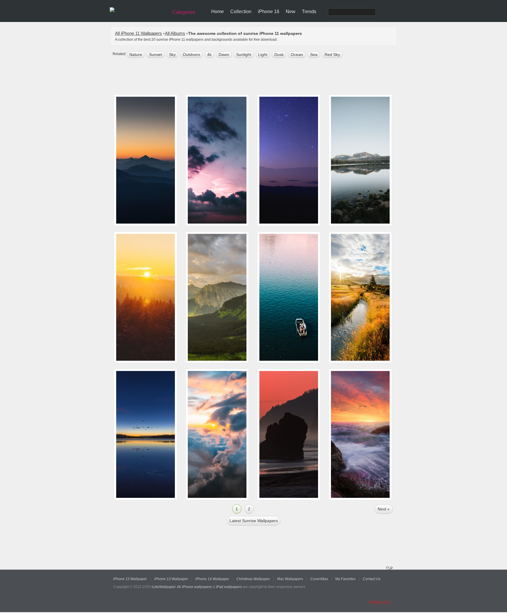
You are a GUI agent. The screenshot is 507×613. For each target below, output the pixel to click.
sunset (155, 54)
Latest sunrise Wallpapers (253, 520)
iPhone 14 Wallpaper (212, 579)
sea (313, 54)
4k (209, 54)
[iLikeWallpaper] (138, 10)
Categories (183, 12)
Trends (309, 11)
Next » (384, 509)
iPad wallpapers (229, 587)
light (262, 54)
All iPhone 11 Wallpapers (138, 33)
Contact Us (372, 579)
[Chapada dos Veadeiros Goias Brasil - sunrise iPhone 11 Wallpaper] (288, 160)
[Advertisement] (257, 77)
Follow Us (380, 602)
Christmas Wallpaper (253, 579)
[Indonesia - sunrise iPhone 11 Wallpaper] (217, 160)
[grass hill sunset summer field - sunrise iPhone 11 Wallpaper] (360, 297)
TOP (389, 568)
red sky (332, 54)
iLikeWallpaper (163, 587)
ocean (297, 54)
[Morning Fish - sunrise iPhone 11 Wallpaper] (288, 297)
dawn (224, 54)
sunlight (243, 54)
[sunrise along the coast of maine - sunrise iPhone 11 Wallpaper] (360, 434)
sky (172, 54)
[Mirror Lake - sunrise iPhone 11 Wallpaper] (360, 160)
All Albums (175, 33)
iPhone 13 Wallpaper (171, 579)
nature (135, 54)
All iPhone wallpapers (194, 587)
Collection (240, 11)
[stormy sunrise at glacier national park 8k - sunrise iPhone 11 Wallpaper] (217, 297)
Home (217, 11)
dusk (279, 54)
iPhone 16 (268, 11)
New (290, 11)
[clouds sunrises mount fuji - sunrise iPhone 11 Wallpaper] (217, 434)
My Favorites (345, 579)
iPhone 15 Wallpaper (130, 579)
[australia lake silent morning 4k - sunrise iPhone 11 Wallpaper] (145, 434)
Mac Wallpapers (290, 579)
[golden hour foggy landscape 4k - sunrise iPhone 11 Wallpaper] (145, 297)
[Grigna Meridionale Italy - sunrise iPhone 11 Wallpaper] (145, 160)
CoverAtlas (319, 579)
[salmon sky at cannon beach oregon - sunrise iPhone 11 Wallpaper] (288, 434)
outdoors (191, 54)
